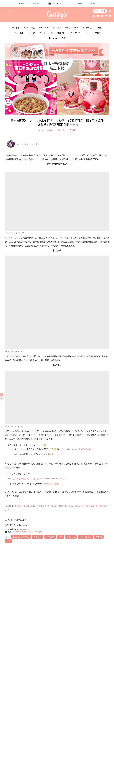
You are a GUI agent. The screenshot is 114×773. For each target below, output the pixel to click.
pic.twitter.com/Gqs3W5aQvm (79, 449)
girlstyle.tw (24, 529)
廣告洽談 (79, 3)
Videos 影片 (31, 33)
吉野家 (99, 537)
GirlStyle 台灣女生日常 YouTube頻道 (27, 532)
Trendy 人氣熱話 (29, 28)
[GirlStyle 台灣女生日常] (57, 15)
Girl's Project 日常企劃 (92, 33)
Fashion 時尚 (56, 28)
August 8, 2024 (45, 454)
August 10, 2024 (51, 484)
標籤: (8, 537)
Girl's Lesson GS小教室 (57, 38)
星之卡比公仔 (85, 537)
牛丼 (8, 541)
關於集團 (21, 3)
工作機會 (92, 3)
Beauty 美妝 (43, 28)
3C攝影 (99, 28)
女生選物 (71, 130)
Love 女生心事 (87, 28)
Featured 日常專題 (57, 33)
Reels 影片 (43, 33)
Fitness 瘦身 (18, 33)
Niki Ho (23, 144)
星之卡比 (71, 537)
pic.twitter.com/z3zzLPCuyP (52, 479)
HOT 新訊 (15, 28)
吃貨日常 (60, 130)
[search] (110, 11)
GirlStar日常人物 (74, 33)
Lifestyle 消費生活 (71, 28)
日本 (60, 537)
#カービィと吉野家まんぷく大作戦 (23, 479)
